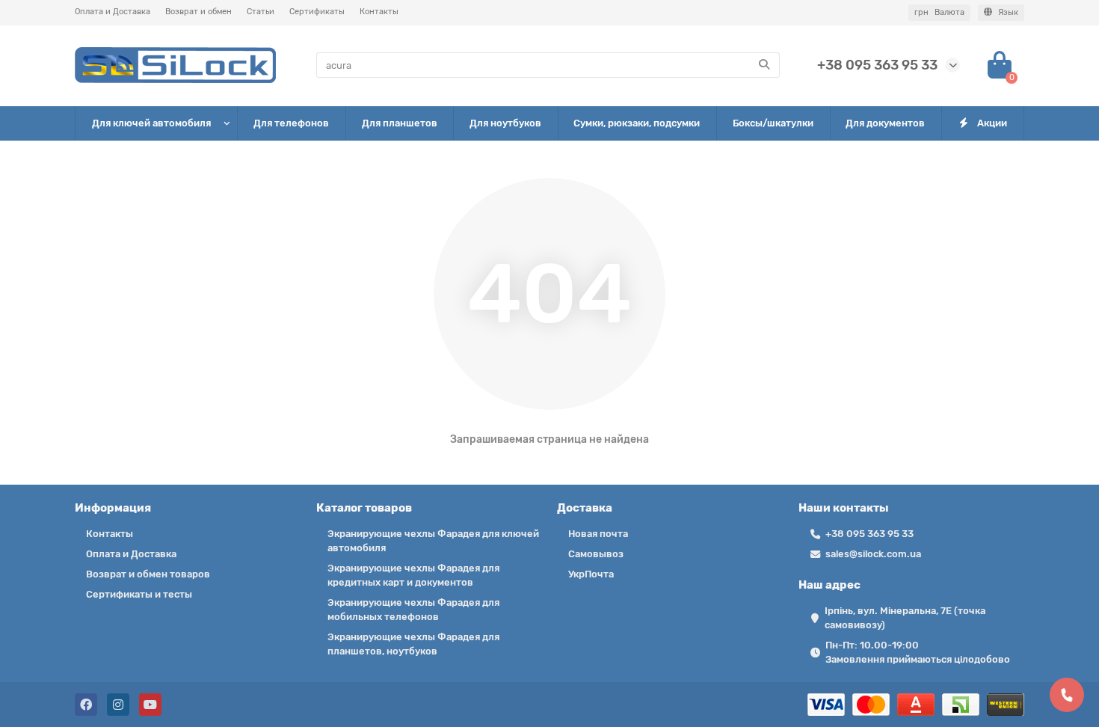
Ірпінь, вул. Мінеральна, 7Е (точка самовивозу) (905, 618)
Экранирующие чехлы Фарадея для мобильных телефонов (413, 609)
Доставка (584, 508)
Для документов (885, 123)
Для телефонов (291, 123)
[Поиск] (764, 65)
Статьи (260, 11)
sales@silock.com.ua (873, 553)
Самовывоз (596, 553)
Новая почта (598, 533)
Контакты (379, 11)
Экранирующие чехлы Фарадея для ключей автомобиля (433, 540)
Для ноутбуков (505, 123)
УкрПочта (591, 574)
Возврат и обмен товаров (148, 574)
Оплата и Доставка (112, 11)
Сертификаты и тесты (139, 594)
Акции (992, 123)
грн (939, 12)
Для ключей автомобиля (151, 123)
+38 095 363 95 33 (877, 65)
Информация (113, 508)
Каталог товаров (364, 508)
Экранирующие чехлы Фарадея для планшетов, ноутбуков (413, 644)
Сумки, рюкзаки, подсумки (636, 123)
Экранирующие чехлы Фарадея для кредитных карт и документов (413, 575)
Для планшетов (399, 123)
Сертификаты (317, 11)
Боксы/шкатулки (773, 123)
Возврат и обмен (198, 11)
